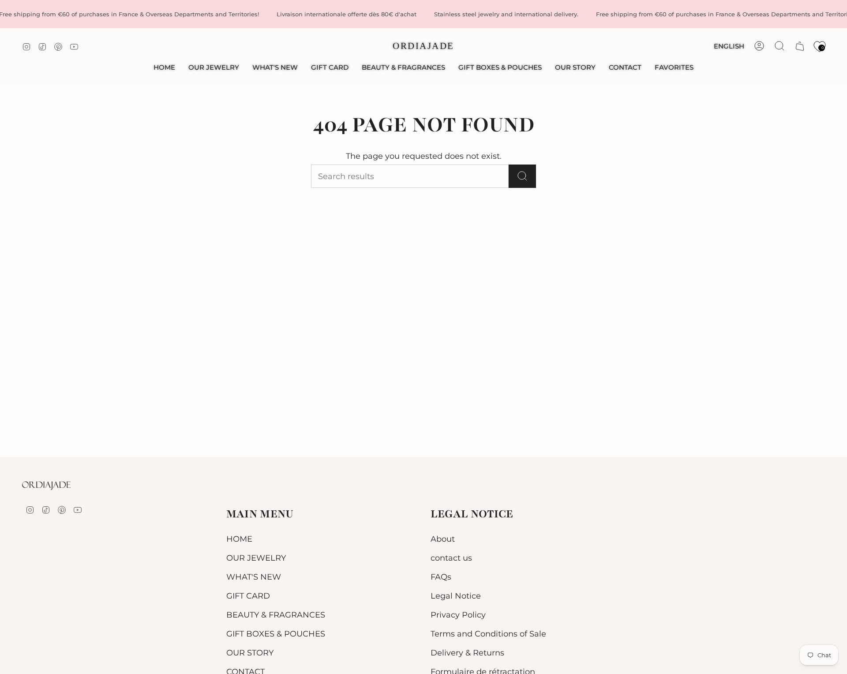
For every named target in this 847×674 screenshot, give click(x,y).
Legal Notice (456, 595)
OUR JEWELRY (256, 557)
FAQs (441, 576)
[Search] (522, 176)
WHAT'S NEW (253, 576)
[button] (214, 67)
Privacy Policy (458, 614)
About (443, 538)
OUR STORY (250, 652)
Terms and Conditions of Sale (488, 633)
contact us (451, 557)
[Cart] (800, 45)
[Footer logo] (46, 485)
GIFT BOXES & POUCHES (275, 633)
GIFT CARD (248, 595)
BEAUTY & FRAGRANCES (275, 614)
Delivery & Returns (467, 652)
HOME (239, 538)
